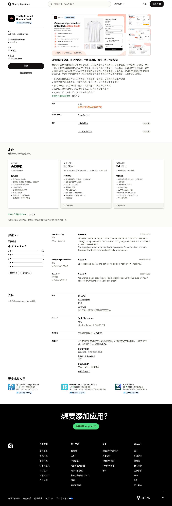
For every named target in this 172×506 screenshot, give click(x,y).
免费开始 (157, 4)
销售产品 (44, 461)
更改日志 (98, 333)
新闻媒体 (138, 465)
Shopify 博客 (108, 465)
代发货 (74, 451)
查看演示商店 (26, 73)
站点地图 (49, 498)
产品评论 (75, 461)
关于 (136, 451)
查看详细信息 (84, 371)
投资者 (137, 461)
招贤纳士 (138, 456)
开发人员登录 (14, 498)
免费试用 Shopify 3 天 (86, 426)
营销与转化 (45, 475)
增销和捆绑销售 (78, 465)
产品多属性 (83, 123)
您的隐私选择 (62, 498)
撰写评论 (13, 273)
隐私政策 (82, 296)
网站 (80, 321)
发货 (73, 480)
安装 (26, 66)
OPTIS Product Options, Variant (83, 384)
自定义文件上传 (85, 131)
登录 (145, 4)
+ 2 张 (139, 49)
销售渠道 (44, 451)
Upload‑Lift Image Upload (27, 384)
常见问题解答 (84, 299)
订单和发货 (45, 465)
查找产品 (44, 456)
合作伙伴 (138, 470)
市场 (73, 456)
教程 (80, 303)
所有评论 (26, 273)
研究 (104, 470)
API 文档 (106, 456)
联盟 (136, 475)
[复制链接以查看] (65, 235)
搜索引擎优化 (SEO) (80, 475)
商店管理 (44, 480)
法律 (136, 480)
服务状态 (138, 485)
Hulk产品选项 (128, 384)
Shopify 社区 (108, 461)
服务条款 (27, 498)
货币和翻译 (76, 485)
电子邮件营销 (77, 470)
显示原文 (75, 96)
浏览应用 (118, 4)
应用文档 (82, 306)
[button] (32, 389)
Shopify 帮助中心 (110, 451)
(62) (14, 50)
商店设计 (44, 470)
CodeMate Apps (15, 59)
